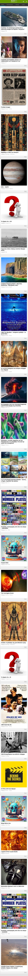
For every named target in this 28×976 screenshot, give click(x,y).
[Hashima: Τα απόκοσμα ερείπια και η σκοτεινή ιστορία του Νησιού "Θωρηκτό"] (14, 17)
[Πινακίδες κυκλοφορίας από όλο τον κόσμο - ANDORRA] (14, 507)
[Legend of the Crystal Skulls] (14, 840)
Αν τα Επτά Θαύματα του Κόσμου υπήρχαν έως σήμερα (13, 369)
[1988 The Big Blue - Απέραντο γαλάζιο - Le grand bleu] (14, 312)
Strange (17, 4)
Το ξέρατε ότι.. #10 (6, 221)
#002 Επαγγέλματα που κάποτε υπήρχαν (13, 754)
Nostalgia (7, 755)
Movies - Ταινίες (8, 108)
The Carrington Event (7, 593)
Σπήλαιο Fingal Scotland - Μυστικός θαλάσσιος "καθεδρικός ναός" (11, 284)
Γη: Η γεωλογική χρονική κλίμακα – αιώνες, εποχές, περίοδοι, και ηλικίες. (13, 480)
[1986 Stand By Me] (14, 703)
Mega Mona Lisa (6, 823)
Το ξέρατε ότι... (8, 223)
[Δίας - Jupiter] (14, 172)
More (25, 33)
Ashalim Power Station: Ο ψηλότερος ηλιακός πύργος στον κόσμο (12, 967)
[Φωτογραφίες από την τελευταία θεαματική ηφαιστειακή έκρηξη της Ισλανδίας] (14, 390)
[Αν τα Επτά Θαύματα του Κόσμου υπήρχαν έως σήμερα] (14, 354)
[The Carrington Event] (14, 581)
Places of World (8, 286)
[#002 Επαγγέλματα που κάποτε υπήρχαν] (14, 742)
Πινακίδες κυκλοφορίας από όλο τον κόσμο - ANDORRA (13, 527)
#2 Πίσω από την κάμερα (8, 788)
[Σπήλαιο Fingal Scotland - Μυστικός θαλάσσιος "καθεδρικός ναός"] (14, 269)
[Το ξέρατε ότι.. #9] (14, 663)
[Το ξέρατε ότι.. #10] (14, 207)
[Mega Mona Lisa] (14, 809)
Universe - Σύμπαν (9, 188)
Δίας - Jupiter (5, 187)
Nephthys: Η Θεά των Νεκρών (9, 152)
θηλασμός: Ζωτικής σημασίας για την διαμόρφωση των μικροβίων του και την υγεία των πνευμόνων (12, 442)
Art (5, 62)
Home (2, 4)
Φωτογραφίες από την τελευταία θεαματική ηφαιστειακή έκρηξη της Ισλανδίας (13, 405)
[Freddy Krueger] (14, 87)
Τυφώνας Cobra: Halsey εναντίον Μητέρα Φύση (13, 249)
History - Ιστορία (8, 371)
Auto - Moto (7, 530)
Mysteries (7, 853)
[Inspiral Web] (14, 548)
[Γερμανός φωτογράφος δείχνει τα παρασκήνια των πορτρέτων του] (14, 47)
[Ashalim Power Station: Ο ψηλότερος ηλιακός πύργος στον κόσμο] (14, 952)
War (6, 31)
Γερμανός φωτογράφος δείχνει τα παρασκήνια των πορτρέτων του (11, 60)
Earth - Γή (7, 407)
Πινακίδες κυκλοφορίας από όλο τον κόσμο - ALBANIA (13, 931)
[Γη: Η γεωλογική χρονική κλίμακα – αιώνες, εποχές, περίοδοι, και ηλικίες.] (14, 465)
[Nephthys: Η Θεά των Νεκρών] (14, 132)
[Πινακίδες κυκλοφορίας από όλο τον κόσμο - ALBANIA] (14, 911)
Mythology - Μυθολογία (10, 154)
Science (7, 444)
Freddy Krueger (5, 107)
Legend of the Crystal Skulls (9, 851)
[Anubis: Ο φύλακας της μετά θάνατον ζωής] (14, 621)
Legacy (23, 4)
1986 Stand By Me (6, 724)
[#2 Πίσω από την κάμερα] (14, 774)
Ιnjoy (14, 1)
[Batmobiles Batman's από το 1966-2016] (14, 872)
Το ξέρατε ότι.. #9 (6, 677)
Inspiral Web (4, 562)
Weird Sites (7, 564)
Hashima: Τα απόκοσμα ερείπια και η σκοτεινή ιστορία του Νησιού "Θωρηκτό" (13, 28)
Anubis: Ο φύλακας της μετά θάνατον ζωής (13, 642)
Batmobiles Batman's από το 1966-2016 (12, 886)
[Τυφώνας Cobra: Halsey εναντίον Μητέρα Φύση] (14, 238)
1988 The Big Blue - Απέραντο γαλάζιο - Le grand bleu (13, 333)
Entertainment (10, 4)
